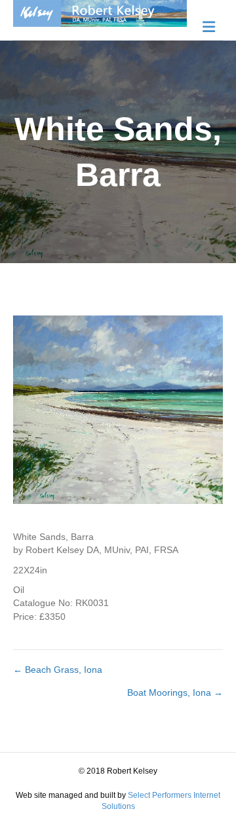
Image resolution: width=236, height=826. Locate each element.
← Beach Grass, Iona (57, 669)
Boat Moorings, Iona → (175, 692)
